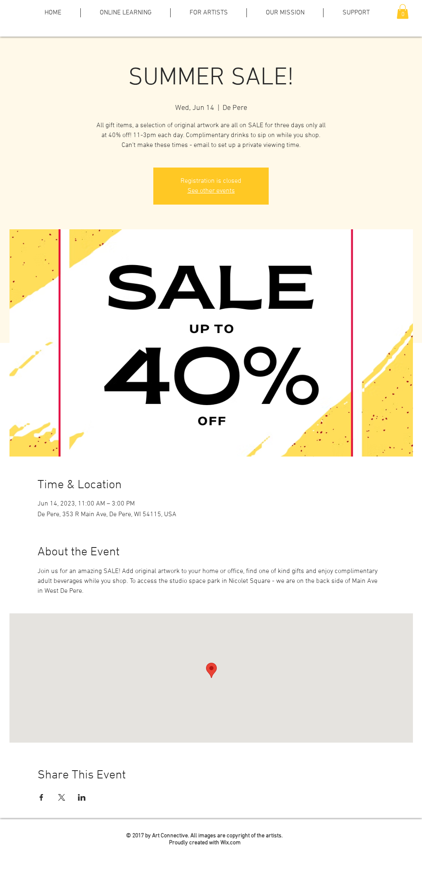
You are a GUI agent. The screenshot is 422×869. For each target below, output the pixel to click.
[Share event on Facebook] (41, 797)
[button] (402, 11)
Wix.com (230, 842)
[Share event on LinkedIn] (82, 797)
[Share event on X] (62, 797)
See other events (211, 191)
